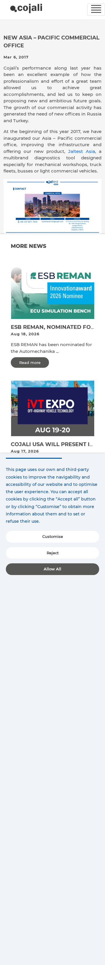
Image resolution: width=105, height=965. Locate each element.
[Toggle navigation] (96, 10)
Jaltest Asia (81, 151)
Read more (30, 362)
